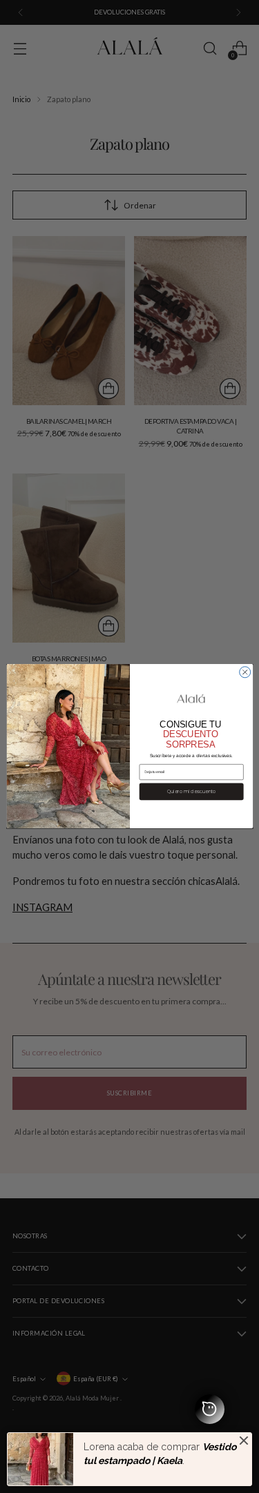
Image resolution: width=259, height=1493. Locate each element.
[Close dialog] (244, 672)
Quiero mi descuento (190, 792)
